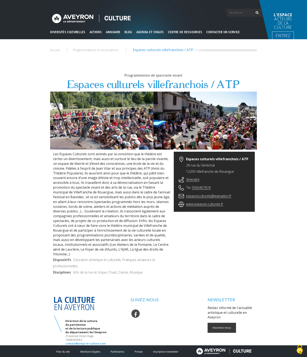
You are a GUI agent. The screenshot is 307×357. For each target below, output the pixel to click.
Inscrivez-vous (222, 327)
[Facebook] (135, 313)
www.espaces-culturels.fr (204, 204)
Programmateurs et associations (96, 50)
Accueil (55, 50)
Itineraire (192, 179)
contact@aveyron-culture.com (85, 343)
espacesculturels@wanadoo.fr (208, 196)
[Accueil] (153, 18)
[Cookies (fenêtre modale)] (299, 350)
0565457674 (201, 187)
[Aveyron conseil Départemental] (224, 351)
